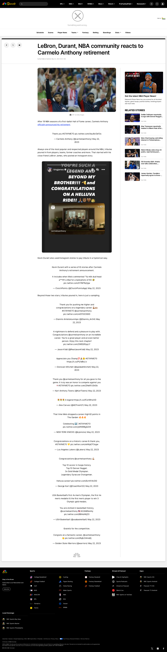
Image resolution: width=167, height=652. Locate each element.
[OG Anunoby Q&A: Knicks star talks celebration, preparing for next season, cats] (132, 165)
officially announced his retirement (54, 124)
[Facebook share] (6, 45)
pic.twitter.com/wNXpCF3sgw (84, 444)
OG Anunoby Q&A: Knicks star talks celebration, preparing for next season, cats (151, 163)
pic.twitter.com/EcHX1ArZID (84, 481)
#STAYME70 (91, 358)
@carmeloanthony (83, 311)
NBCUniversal (12, 641)
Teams (73, 33)
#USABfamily (87, 511)
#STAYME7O (68, 133)
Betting (96, 33)
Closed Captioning (18, 638)
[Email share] (19, 45)
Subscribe (6, 589)
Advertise (4, 638)
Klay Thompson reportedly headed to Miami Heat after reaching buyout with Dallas (151, 127)
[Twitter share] (13, 45)
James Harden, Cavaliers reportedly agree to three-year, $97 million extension (151, 174)
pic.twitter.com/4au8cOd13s (88, 133)
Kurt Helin (42, 59)
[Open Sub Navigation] (64, 3)
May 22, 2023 (94, 288)
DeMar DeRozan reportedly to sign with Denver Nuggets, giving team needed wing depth (152, 115)
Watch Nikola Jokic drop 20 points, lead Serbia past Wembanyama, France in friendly (151, 151)
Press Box (40, 638)
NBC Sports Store (32, 638)
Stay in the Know (8, 579)
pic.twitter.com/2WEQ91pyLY (76, 344)
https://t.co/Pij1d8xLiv (77, 361)
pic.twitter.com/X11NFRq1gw (77, 283)
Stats (117, 33)
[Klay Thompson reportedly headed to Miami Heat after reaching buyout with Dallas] (132, 129)
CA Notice (77, 638)
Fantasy (85, 33)
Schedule (40, 33)
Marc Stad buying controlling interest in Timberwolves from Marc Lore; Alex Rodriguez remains (152, 139)
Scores (50, 33)
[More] (151, 4)
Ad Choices (47, 638)
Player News (62, 33)
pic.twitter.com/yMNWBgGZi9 (77, 427)
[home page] (9, 4)
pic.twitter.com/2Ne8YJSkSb (84, 385)
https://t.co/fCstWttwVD (85, 400)
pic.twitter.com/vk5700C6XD (76, 314)
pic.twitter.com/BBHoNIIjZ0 (77, 514)
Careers (11, 638)
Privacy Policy (54, 638)
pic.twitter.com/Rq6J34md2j (78, 538)
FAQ (25, 638)
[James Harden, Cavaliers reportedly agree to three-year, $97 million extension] (132, 176)
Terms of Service (85, 638)
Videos (127, 33)
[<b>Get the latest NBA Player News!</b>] (144, 82)
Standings (107, 33)
